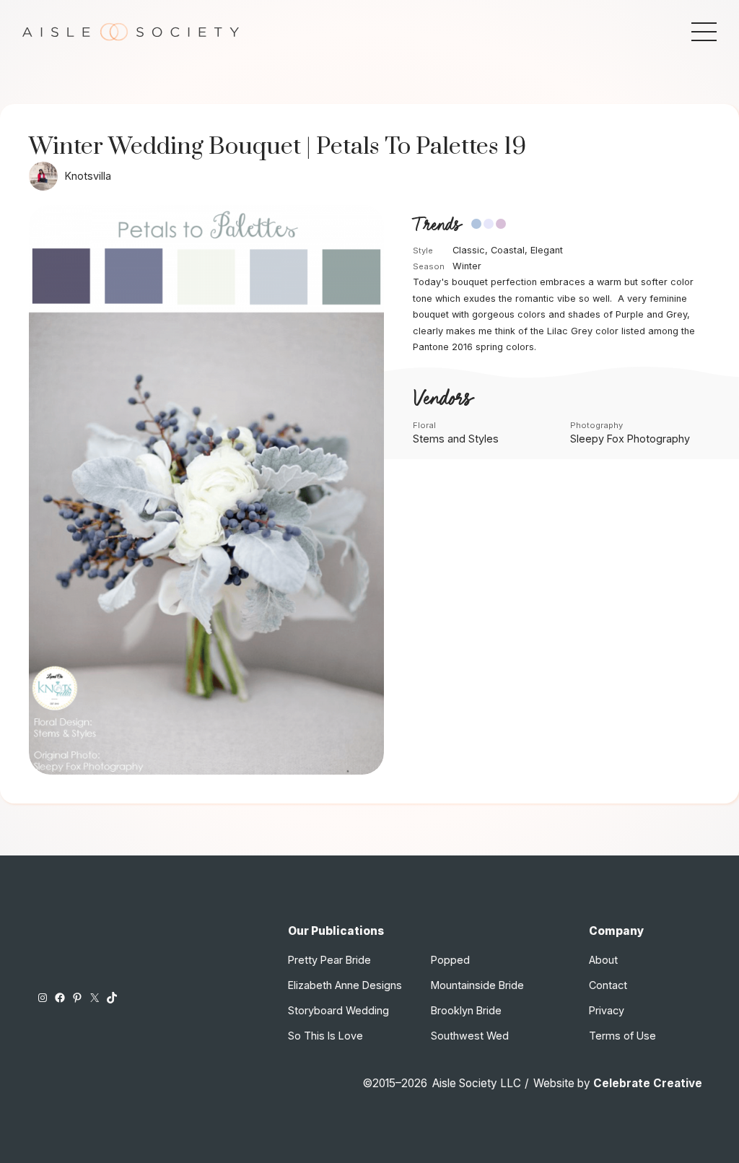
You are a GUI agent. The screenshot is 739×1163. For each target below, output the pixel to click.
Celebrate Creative (647, 1083)
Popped (450, 960)
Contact (608, 985)
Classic (468, 250)
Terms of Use (622, 1035)
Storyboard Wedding (338, 1010)
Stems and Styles (456, 438)
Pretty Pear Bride (329, 960)
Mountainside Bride (477, 985)
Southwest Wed (470, 1035)
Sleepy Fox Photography (630, 438)
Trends (436, 225)
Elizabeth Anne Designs (345, 985)
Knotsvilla (88, 176)
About (603, 960)
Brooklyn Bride (466, 1010)
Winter (466, 266)
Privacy (606, 1010)
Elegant (546, 250)
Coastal (508, 250)
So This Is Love (325, 1035)
